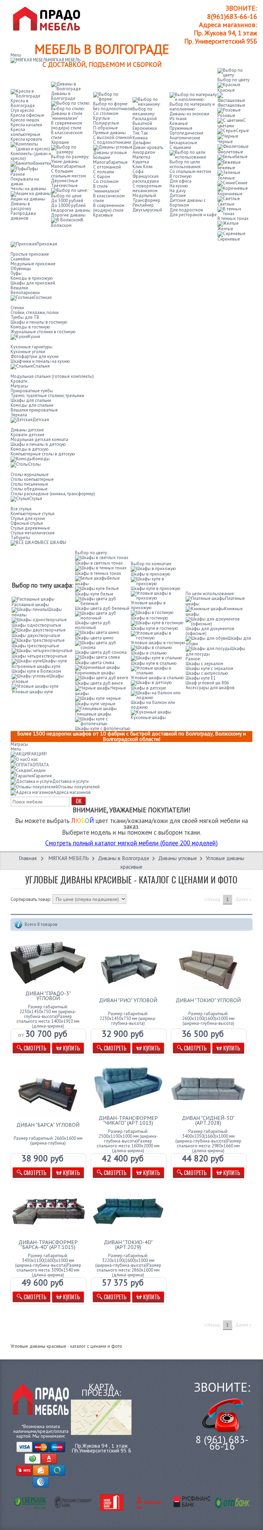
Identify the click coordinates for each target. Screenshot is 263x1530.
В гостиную (181, 176)
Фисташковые (231, 105)
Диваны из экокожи (189, 114)
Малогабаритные (68, 166)
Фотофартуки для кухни (35, 356)
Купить (71, 1048)
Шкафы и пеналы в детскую (38, 444)
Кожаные (179, 123)
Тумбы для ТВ (25, 317)
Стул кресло (22, 110)
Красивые (103, 215)
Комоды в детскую (30, 449)
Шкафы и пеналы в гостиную (39, 322)
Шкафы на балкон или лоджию (153, 704)
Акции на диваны (28, 199)
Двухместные (64, 181)
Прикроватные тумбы (32, 391)
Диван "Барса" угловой (47, 1124)
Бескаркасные (183, 143)
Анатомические (185, 138)
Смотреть (34, 1048)
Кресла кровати (26, 139)
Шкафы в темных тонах (98, 573)
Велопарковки (25, 292)
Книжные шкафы (214, 611)
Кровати (19, 381)
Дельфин (142, 143)
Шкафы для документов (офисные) (210, 631)
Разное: (193, 659)
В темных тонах (233, 218)
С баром (101, 176)
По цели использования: (210, 593)
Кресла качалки (26, 125)
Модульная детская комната (39, 439)
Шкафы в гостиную (149, 618)
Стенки (17, 308)
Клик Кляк (143, 167)
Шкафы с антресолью (207, 673)
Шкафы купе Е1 (201, 678)
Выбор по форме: (110, 104)
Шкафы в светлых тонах (99, 563)
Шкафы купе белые (94, 594)
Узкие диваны (65, 161)
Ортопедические (186, 133)
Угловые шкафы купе (32, 692)
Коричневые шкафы (95, 673)
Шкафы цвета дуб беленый (102, 608)
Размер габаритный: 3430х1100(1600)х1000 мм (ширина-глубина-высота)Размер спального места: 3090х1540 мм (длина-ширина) (48, 1265)
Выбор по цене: (66, 196)
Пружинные (181, 128)
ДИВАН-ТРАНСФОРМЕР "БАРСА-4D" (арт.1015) (48, 1244)
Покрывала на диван (25, 181)
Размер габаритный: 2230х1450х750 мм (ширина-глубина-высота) (128, 1018)
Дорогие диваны (68, 215)
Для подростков (186, 210)
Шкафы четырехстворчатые (39, 656)
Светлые (226, 204)
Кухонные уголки (28, 352)
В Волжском (67, 222)
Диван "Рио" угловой (128, 1000)
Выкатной (142, 123)
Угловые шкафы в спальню (157, 678)
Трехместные (64, 185)
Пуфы (32, 169)
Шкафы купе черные (95, 704)
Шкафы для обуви (218, 641)
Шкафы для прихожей (33, 283)
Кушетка (141, 162)
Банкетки (42, 163)
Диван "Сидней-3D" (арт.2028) (208, 1120)
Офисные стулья (27, 523)
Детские (178, 195)
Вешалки (19, 288)
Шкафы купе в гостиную (154, 628)
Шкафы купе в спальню (154, 663)
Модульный (144, 195)
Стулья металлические (33, 533)
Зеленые (226, 178)
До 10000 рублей (68, 205)
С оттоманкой (107, 167)
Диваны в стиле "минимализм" (67, 116)
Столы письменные (29, 484)
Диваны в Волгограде (123, 858)
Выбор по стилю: (68, 109)
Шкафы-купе (54, 661)
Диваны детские (27, 430)
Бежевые (226, 168)
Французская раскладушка (146, 178)
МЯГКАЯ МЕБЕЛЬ (68, 858)
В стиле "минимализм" (107, 188)
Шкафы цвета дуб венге (99, 683)
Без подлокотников (113, 109)
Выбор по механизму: (144, 111)
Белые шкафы (97, 581)
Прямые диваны (109, 133)
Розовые (226, 115)
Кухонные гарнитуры (31, 347)
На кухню (179, 186)
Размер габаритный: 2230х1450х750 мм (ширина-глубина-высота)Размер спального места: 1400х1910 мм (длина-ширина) (47, 1017)
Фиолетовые (230, 152)
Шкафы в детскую (148, 688)
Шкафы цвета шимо (94, 638)
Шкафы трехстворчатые (35, 646)
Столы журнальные (30, 474)
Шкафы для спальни (31, 400)
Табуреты (20, 538)
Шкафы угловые (38, 678)
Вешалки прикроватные (34, 410)
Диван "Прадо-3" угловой (48, 995)
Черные (225, 141)
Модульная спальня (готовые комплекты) (52, 376)
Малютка (141, 157)
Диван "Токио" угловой (208, 1000)
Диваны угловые (110, 152)
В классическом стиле (67, 135)
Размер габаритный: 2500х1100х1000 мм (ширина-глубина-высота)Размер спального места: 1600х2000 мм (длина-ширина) (128, 1141)
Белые (241, 157)
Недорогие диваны (70, 210)
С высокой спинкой (112, 137)
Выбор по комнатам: (151, 564)
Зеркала (19, 415)
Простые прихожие (30, 254)
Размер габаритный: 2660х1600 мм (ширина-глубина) (48, 1141)
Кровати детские (28, 435)
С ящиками (180, 147)
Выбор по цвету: (233, 80)
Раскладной (145, 118)
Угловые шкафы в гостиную (158, 643)
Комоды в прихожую (32, 278)
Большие (101, 157)
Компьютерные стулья (32, 514)
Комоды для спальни (32, 405)
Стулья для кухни (28, 518)
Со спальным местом (190, 171)
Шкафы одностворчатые (36, 625)
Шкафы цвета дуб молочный (93, 625)
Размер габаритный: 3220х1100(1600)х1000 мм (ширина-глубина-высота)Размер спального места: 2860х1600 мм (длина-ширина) (128, 1265)
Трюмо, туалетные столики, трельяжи (47, 395)
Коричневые (229, 194)
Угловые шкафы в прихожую (148, 605)
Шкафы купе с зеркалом (209, 668)
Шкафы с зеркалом (204, 664)
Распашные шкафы (30, 604)
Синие (241, 183)
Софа (138, 171)
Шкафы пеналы (37, 612)
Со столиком (105, 113)
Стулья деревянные (30, 528)
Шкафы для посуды (215, 651)
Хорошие (60, 142)
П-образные (105, 128)
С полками (103, 172)
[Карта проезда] (101, 1416)
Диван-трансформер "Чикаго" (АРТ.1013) (128, 1120)
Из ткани (178, 118)
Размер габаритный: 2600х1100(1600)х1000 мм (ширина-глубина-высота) (208, 1018)
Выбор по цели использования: (185, 164)
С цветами (231, 123)
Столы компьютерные (32, 479)
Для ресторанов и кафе (193, 215)
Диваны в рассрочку (21, 206)
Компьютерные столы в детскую (43, 454)
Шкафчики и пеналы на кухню (40, 361)
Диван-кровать (148, 147)
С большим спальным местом (68, 173)
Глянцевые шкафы (93, 714)
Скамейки (20, 259)
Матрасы (19, 386)
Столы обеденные (29, 489)
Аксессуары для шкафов (210, 688)
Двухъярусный (147, 210)
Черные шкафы (100, 690)
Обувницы (21, 268)
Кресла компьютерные (25, 132)
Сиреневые (228, 239)
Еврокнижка (145, 128)
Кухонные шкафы (148, 717)
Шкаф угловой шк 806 (207, 683)
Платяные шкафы (215, 601)
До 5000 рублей (67, 201)
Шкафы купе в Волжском (36, 671)
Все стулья (21, 509)
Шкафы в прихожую (151, 574)
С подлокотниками (112, 142)
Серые (242, 131)
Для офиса (180, 181)
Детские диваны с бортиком (188, 202)
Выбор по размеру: (70, 157)
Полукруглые (106, 123)
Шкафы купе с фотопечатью (102, 728)
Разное (18, 174)
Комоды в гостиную (30, 327)
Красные (226, 90)
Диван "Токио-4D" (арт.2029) (128, 1244)
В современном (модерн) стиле (66, 125)
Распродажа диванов (23, 215)
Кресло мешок (25, 120)
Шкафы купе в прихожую (155, 588)
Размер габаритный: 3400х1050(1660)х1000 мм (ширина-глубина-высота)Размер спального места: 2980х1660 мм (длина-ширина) (208, 1141)
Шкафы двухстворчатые (36, 635)
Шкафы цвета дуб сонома (101, 652)
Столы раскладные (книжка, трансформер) (53, 494)
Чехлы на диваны (28, 189)
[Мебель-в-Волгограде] (48, 19)
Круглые (101, 118)
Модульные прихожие (33, 264)
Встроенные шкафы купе (36, 666)
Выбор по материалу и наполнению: (192, 106)
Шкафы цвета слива (94, 662)
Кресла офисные (27, 115)
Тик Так (140, 133)
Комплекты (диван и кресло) (31, 156)
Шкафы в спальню (149, 653)
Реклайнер (143, 205)
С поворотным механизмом (147, 188)
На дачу (178, 191)
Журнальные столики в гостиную (43, 332)
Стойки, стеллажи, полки (35, 312)
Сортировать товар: (31, 899)
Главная (28, 858)
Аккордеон (144, 152)
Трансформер (146, 200)
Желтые (225, 229)
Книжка (140, 138)
